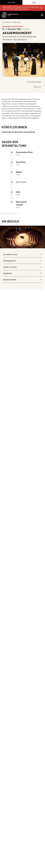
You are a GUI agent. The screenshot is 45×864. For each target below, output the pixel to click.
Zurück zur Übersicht (13, 22)
